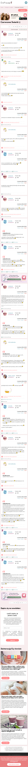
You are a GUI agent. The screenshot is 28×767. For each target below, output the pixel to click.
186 (19, 26)
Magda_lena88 (11, 375)
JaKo (9, 61)
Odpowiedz (22, 10)
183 (13, 26)
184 (15, 26)
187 (21, 26)
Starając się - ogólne (9, 7)
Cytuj (18, 40)
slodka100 (10, 33)
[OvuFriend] (6, 3)
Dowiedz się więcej (14, 761)
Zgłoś (25, 40)
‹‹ (9, 26)
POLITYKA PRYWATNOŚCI (16, 755)
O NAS (9, 755)
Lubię (22, 40)
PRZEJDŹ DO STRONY (14, 764)
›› (25, 26)
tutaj (3, 636)
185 (17, 26)
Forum (2, 7)
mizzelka (10, 153)
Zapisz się (12, 640)
